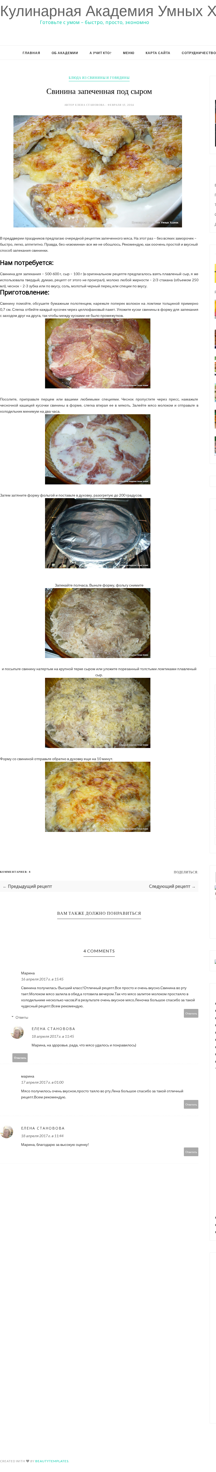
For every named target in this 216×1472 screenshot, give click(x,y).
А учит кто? (101, 53)
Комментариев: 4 (15, 871)
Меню (128, 53)
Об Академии (65, 53)
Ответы (22, 1017)
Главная (31, 53)
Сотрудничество (199, 53)
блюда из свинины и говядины (99, 78)
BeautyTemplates (51, 1461)
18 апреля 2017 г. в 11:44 (42, 1135)
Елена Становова (53, 1028)
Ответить (191, 1013)
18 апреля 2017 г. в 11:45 (53, 1036)
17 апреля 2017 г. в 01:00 (42, 1082)
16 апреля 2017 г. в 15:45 (42, 979)
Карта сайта (158, 53)
